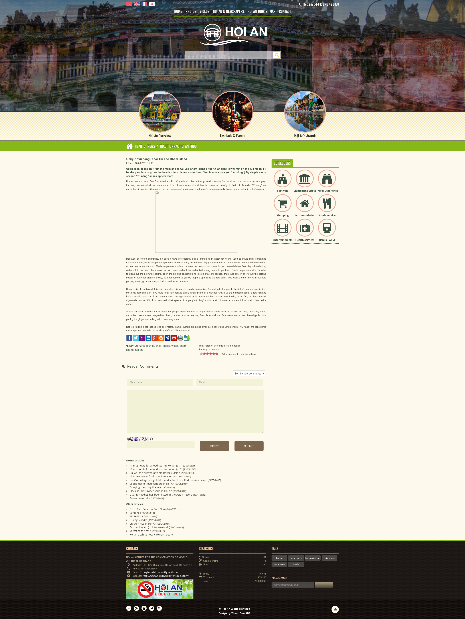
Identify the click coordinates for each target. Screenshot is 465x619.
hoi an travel (296, 557)
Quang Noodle (138, 520)
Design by (234, 613)
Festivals (282, 190)
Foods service (326, 215)
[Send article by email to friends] (174, 337)
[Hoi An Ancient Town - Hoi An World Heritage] (232, 34)
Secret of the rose (140, 531)
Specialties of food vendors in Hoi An (152, 483)
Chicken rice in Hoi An (143, 523)
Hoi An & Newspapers (228, 12)
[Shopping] (282, 206)
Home (178, 12)
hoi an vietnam (312, 557)
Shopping (283, 215)
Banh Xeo (135, 512)
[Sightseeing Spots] (305, 181)
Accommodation (304, 215)
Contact (285, 12)
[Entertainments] (282, 230)
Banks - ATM (327, 240)
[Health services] (305, 230)
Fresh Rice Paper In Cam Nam (148, 509)
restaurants (279, 564)
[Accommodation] (305, 206)
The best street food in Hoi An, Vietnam (153, 476)
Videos (204, 12)
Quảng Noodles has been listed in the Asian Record (161, 494)
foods (296, 564)
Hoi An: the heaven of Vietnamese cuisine (155, 473)
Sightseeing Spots (305, 190)
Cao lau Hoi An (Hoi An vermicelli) (150, 527)
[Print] (180, 337)
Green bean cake (140, 498)
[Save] (186, 337)
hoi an (279, 557)
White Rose (136, 516)
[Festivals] (283, 181)
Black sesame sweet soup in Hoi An (151, 491)
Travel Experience (327, 190)
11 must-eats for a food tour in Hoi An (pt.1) (156, 465)
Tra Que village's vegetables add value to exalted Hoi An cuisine (168, 480)
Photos (191, 12)
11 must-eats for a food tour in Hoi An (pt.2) (156, 469)
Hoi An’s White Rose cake (145, 534)
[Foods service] (327, 206)
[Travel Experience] (327, 181)
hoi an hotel (329, 557)
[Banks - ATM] (327, 230)
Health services (304, 240)
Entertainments (282, 240)
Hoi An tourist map (261, 12)
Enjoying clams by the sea (145, 487)
